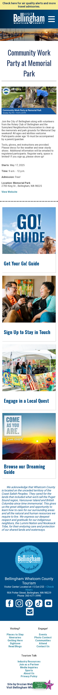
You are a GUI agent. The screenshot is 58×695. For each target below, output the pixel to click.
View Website (9, 191)
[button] (44, 684)
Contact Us (43, 646)
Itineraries (15, 637)
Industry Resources (29, 661)
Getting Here (15, 640)
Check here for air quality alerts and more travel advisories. (29, 5)
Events (43, 634)
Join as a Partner (29, 664)
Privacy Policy (29, 676)
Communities (43, 640)
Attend (43, 643)
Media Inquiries (29, 667)
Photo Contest (43, 637)
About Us (29, 673)
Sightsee (15, 643)
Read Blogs (15, 646)
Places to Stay (15, 634)
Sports (29, 670)
